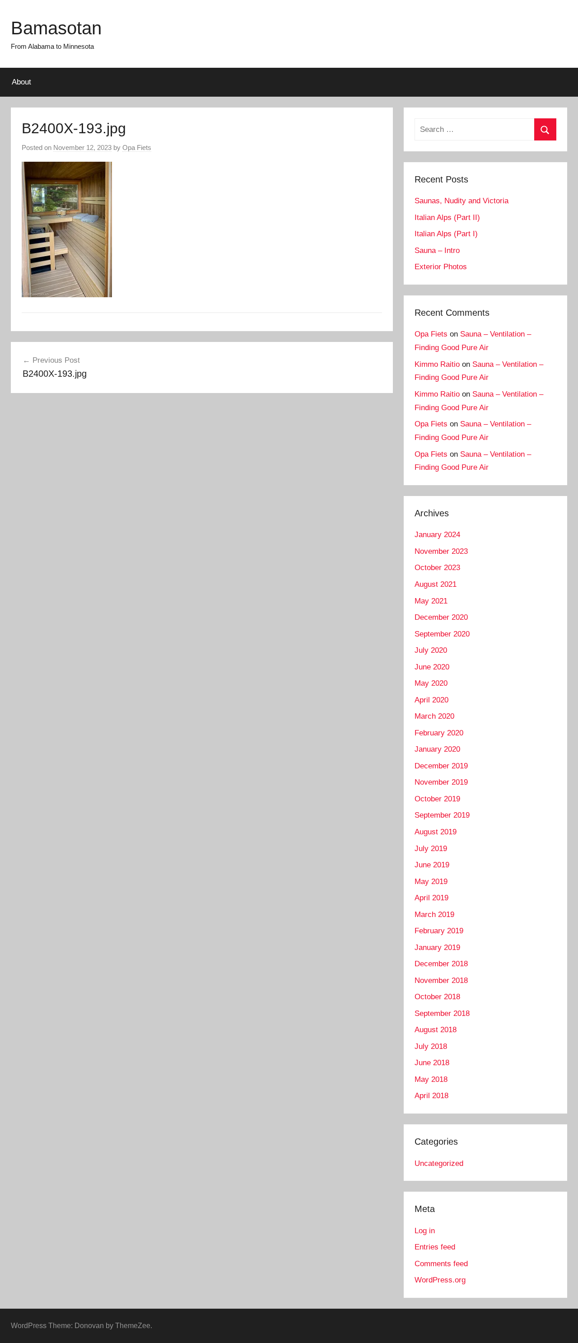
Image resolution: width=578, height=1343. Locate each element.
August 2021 (436, 584)
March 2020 (434, 716)
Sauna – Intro (437, 250)
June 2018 (432, 1062)
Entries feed (435, 1247)
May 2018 (431, 1079)
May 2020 (431, 683)
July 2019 (431, 848)
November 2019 (441, 782)
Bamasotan (56, 28)
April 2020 (431, 700)
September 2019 (442, 815)
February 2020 (439, 733)
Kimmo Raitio (437, 364)
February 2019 (439, 931)
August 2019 (436, 832)
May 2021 (431, 601)
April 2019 (431, 898)
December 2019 (441, 766)
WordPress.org (440, 1280)
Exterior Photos (441, 266)
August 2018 (436, 1029)
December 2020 (441, 617)
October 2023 (437, 567)
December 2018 (441, 963)
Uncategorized (439, 1163)
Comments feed (441, 1263)
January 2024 (437, 534)
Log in (425, 1230)
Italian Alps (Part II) (447, 217)
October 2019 (437, 799)
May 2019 (431, 881)
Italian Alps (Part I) (446, 233)
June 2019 (432, 865)
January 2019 (437, 947)
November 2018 (441, 980)
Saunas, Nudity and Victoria (461, 201)
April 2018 (431, 1095)
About (21, 82)
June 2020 (432, 667)
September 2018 (442, 1013)
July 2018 (431, 1046)
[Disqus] (202, 530)
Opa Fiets (136, 147)
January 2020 (437, 749)
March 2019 (434, 914)
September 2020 (442, 634)
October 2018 (437, 996)
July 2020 (431, 650)
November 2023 (441, 551)
